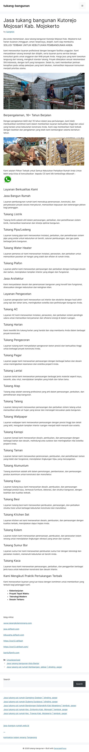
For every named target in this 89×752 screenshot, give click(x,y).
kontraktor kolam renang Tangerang (20, 737)
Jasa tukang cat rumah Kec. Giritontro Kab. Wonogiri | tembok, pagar (35, 709)
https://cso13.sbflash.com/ (15, 647)
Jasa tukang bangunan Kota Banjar (23, 663)
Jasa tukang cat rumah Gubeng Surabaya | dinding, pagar (30, 701)
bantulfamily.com (11, 652)
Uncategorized (13, 660)
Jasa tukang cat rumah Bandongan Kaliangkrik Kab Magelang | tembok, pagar (39, 705)
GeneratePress (60, 748)
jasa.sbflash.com (11, 629)
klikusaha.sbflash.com (13, 635)
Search (6, 679)
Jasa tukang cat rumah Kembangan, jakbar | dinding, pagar (34, 667)
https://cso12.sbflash (13, 641)
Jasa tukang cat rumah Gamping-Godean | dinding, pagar (30, 698)
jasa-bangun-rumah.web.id (16, 725)
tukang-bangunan (16, 6)
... (4, 731)
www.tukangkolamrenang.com (17, 623)
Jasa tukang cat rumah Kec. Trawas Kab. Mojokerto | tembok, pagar (35, 713)
